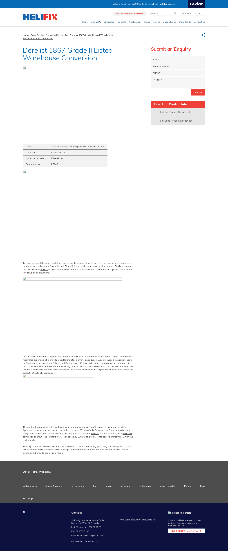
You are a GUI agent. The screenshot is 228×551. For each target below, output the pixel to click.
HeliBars (95, 433)
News (147, 21)
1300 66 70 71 (94, 527)
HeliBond (127, 433)
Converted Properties (57, 35)
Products (121, 21)
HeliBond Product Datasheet (176, 120)
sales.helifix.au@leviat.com (161, 3)
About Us (96, 21)
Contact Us (199, 21)
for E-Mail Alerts (186, 531)
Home (85, 21)
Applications (135, 21)
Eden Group (57, 158)
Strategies (109, 21)
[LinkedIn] (185, 4)
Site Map (28, 498)
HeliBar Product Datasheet (175, 111)
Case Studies (169, 21)
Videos (156, 21)
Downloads (185, 21)
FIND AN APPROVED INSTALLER (129, 13)
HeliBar (44, 269)
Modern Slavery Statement (137, 519)
